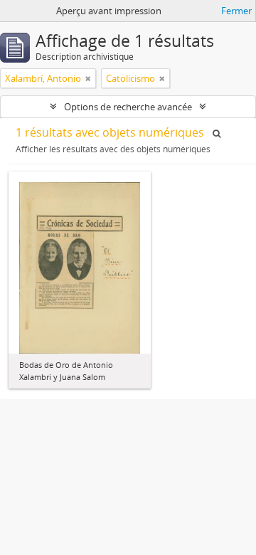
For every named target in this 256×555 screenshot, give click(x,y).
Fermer (236, 10)
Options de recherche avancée (128, 106)
